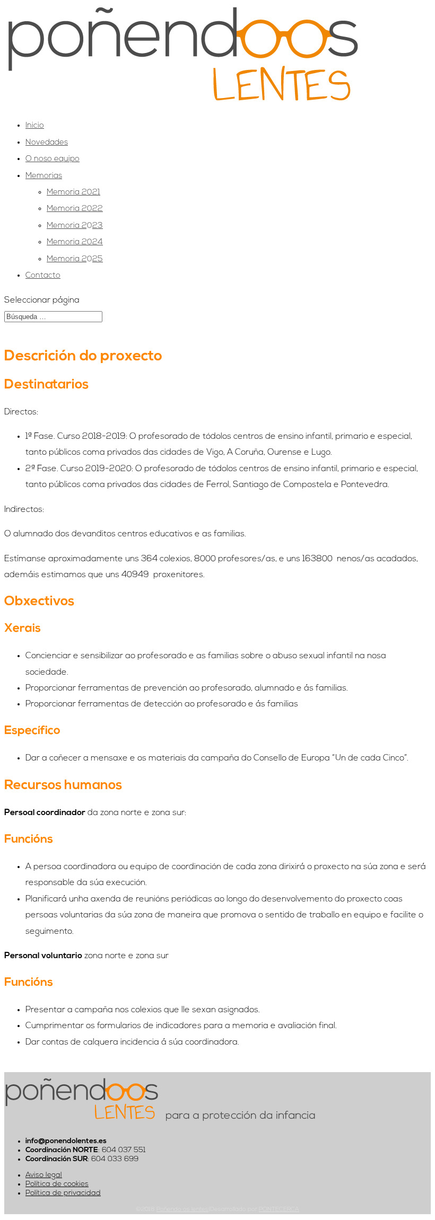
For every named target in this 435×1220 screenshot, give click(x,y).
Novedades (46, 143)
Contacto (42, 276)
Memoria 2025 (75, 259)
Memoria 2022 (75, 209)
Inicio (34, 126)
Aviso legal (43, 1175)
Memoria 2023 (75, 226)
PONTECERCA (279, 1210)
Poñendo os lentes (182, 1210)
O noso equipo (52, 159)
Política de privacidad (63, 1193)
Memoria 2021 (73, 193)
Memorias (43, 176)
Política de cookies (57, 1184)
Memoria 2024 (75, 242)
